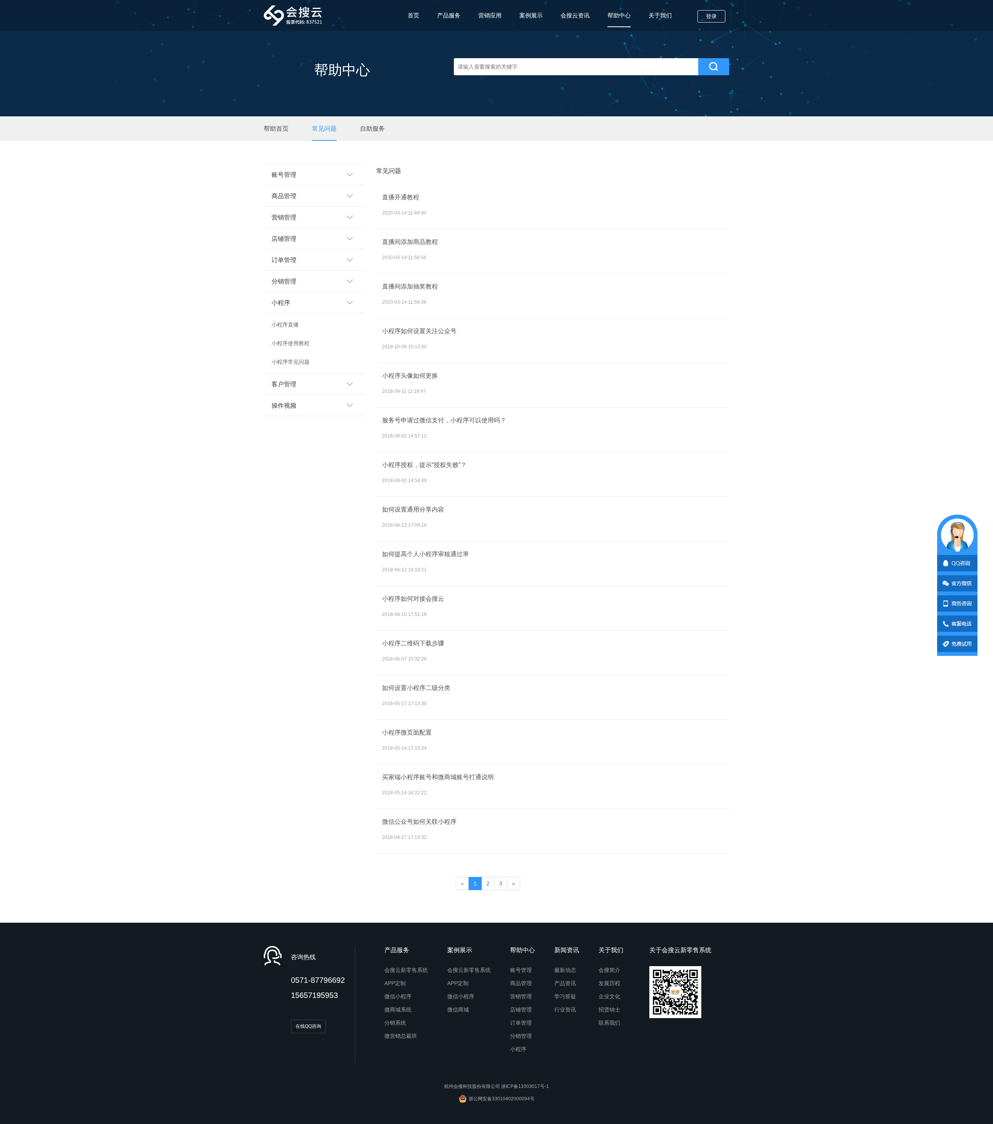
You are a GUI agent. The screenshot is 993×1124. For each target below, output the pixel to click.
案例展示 (531, 15)
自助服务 (372, 128)
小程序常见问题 (291, 362)
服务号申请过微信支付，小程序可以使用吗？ (444, 420)
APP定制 (395, 983)
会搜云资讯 (575, 15)
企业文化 (609, 996)
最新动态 (565, 970)
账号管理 (521, 970)
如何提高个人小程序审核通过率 (425, 554)
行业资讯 (565, 1009)
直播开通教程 (400, 197)
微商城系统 (398, 1009)
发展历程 (609, 983)
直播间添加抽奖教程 (410, 286)
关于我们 (660, 15)
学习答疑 (565, 996)
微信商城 (458, 1009)
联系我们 (609, 1023)
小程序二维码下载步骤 (413, 643)
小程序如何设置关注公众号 (419, 331)
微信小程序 (398, 996)
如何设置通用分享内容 (413, 509)
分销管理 (521, 1036)
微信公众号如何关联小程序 (419, 821)
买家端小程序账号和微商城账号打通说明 (438, 777)
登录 (711, 16)
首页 (413, 15)
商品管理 (521, 983)
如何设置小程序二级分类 (416, 688)
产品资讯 (565, 983)
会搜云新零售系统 (406, 970)
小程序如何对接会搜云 (413, 598)
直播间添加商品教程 (410, 242)
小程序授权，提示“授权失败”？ (424, 465)
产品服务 (448, 15)
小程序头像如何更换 (410, 375)
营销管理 (521, 996)
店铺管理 (521, 1009)
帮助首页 (276, 128)
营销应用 (490, 15)
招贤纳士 (609, 1009)
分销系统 (395, 1023)
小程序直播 (285, 325)
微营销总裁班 (400, 1036)
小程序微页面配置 (407, 732)
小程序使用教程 (291, 343)
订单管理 (521, 1023)
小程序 (518, 1049)
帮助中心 (619, 15)
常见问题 (324, 128)
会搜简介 (609, 970)
